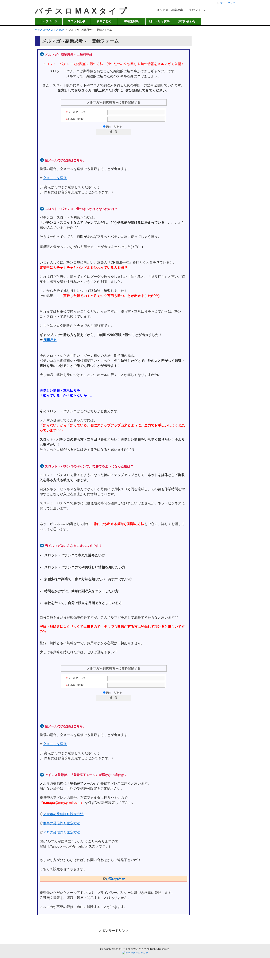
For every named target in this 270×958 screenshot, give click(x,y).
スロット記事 (76, 21)
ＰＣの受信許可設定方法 (61, 832)
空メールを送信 (55, 178)
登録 (108, 126)
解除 (119, 126)
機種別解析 (131, 21)
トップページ (49, 21)
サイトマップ (227, 2)
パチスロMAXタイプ (82, 11)
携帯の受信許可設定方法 (61, 823)
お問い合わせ (187, 21)
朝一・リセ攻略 (159, 21)
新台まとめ (104, 21)
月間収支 (50, 340)
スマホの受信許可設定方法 (63, 814)
